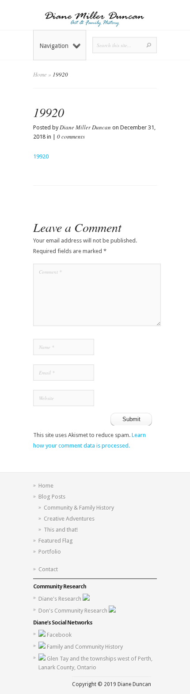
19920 (41, 156)
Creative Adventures (69, 518)
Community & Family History (79, 507)
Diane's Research (60, 598)
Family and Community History (85, 646)
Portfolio (49, 551)
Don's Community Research (73, 610)
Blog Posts (51, 496)
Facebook (59, 635)
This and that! (61, 529)
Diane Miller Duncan (85, 127)
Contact (48, 569)
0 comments (71, 136)
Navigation (53, 45)
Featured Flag (55, 540)
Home (40, 74)
